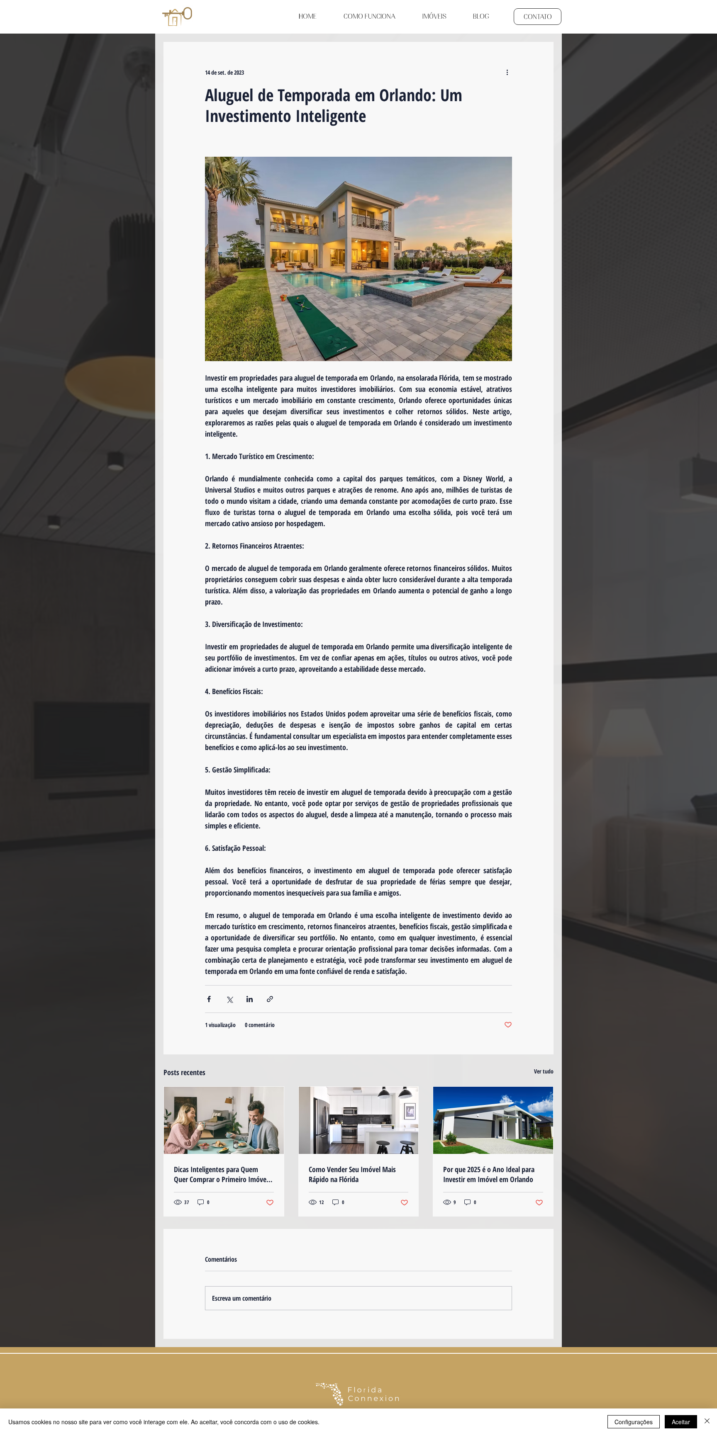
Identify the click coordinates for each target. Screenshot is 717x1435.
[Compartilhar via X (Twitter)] (229, 999)
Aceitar (681, 1422)
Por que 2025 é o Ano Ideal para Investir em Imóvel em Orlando (488, 1174)
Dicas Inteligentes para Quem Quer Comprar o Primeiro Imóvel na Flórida (221, 1174)
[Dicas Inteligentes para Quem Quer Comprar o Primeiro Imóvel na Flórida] (224, 1120)
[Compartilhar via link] (270, 999)
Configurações (634, 1422)
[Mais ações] (507, 72)
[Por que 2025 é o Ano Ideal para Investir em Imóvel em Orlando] (493, 1120)
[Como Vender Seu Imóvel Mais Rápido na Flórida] (359, 1120)
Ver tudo (544, 1071)
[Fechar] (707, 1421)
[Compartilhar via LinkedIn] (250, 999)
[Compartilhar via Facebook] (209, 999)
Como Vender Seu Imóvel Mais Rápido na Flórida (352, 1174)
